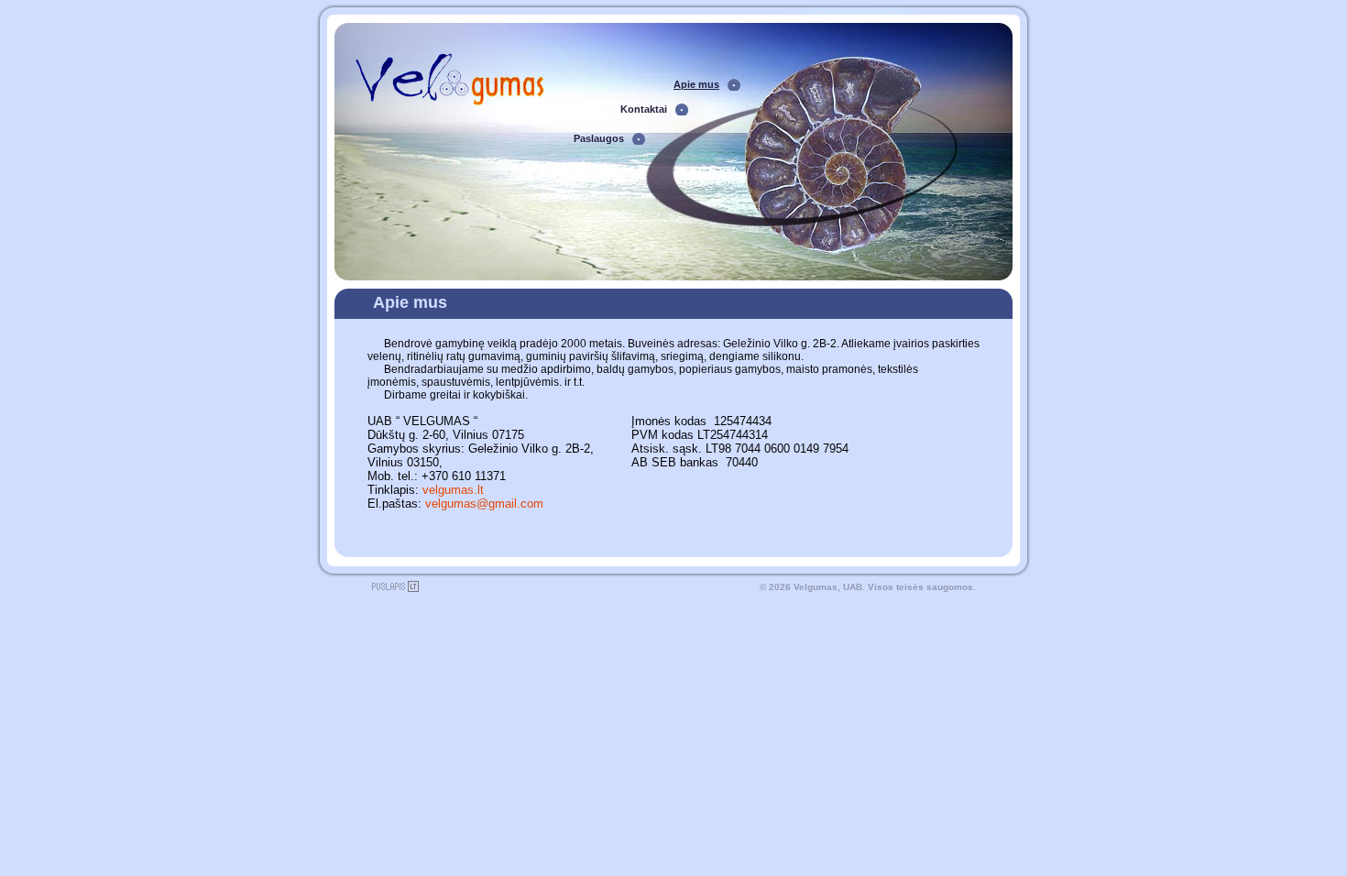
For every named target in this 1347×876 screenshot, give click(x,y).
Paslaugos (599, 138)
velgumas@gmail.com (484, 503)
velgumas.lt (453, 490)
